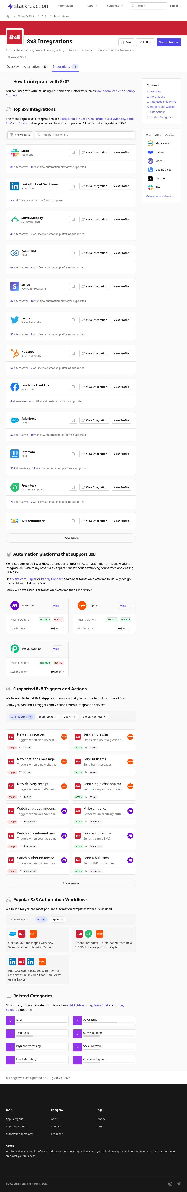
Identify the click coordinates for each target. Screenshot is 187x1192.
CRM (71, 1005)
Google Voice (163, 169)
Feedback (57, 1134)
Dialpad (160, 152)
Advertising (84, 1005)
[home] (7, 16)
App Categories (15, 1119)
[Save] (73, 152)
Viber (159, 161)
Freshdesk (28, 485)
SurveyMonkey (115, 119)
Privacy (100, 1119)
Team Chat (101, 1005)
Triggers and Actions (162, 106)
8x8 (44, 16)
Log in (175, 6)
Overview (155, 91)
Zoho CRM (28, 251)
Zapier (116, 91)
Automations (157, 112)
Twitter (26, 318)
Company (113, 5)
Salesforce (28, 419)
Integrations (157, 96)
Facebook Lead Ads (35, 385)
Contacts (56, 1126)
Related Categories (161, 117)
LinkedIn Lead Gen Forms (85, 119)
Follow (147, 42)
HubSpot (27, 352)
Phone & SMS (26, 16)
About (54, 1119)
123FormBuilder (33, 521)
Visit (169, 42)
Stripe (23, 123)
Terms (100, 1126)
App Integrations (16, 1126)
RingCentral (163, 143)
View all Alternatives (160, 196)
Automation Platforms (163, 101)
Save (128, 42)
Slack (63, 119)
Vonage (160, 178)
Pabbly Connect (52, 579)
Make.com (103, 91)
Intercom (28, 452)
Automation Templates (19, 1134)
